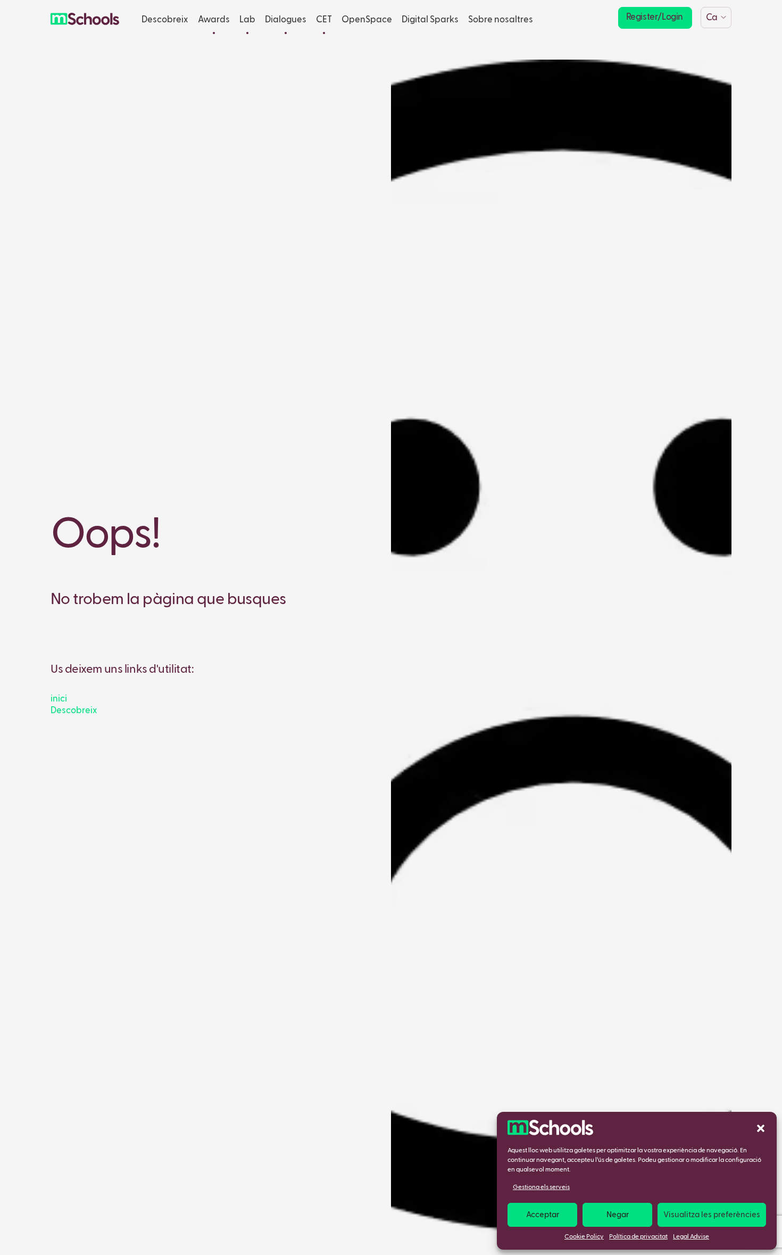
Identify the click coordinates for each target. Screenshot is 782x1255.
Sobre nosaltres (500, 19)
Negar (617, 1215)
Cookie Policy (584, 1237)
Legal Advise (691, 1237)
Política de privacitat (638, 1237)
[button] (760, 1127)
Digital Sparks (430, 19)
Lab (247, 19)
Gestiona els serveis (541, 1187)
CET (324, 19)
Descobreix (165, 19)
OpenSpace (367, 19)
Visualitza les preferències (711, 1215)
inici (59, 699)
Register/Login (654, 17)
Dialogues (285, 19)
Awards (214, 19)
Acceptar (542, 1215)
